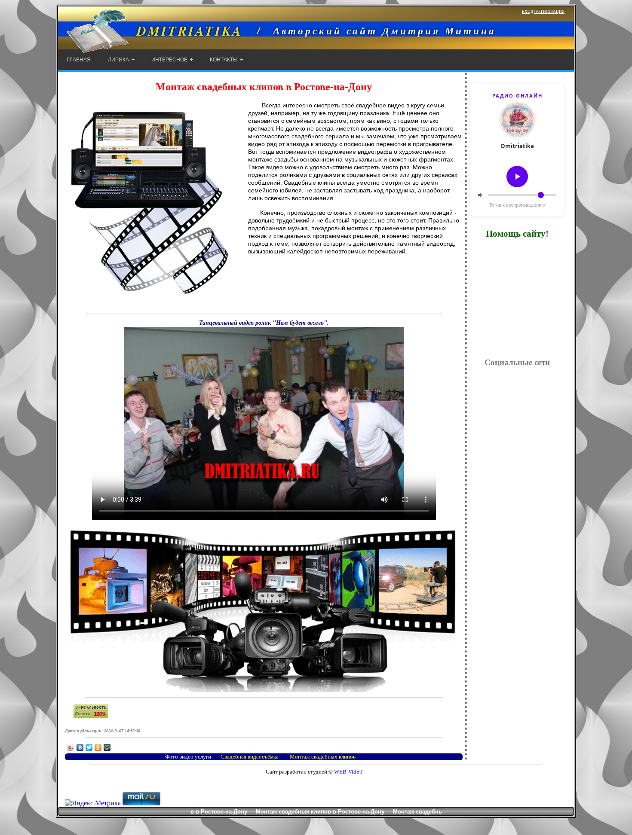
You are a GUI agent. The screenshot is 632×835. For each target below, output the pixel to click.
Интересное (169, 59)
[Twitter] (89, 747)
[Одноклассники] (98, 747)
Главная (79, 59)
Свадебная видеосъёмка (250, 756)
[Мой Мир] (107, 747)
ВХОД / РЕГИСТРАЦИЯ (543, 11)
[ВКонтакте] (80, 747)
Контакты (224, 59)
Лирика (118, 59)
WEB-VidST (348, 771)
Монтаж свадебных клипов (323, 756)
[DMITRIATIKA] (150, 48)
